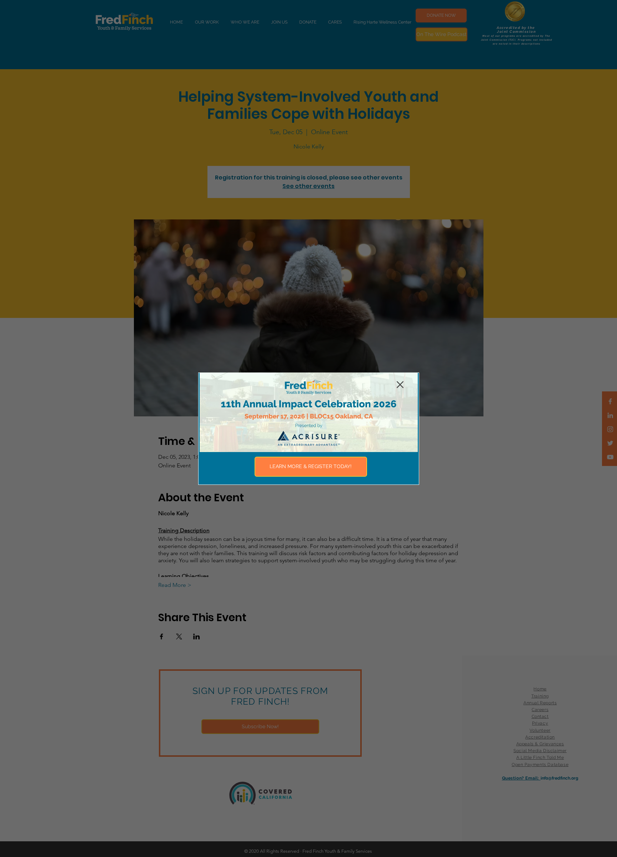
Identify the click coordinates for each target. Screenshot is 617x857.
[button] (400, 384)
